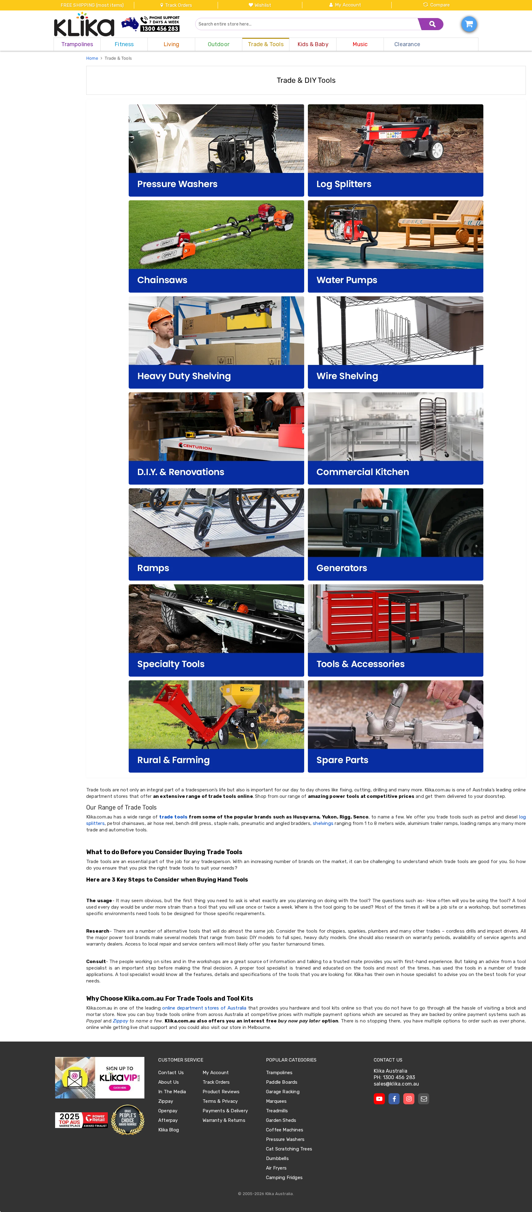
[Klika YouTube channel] (379, 1098)
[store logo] (84, 24)
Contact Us (171, 1072)
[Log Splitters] (395, 150)
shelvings (323, 823)
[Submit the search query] (431, 24)
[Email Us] (423, 1098)
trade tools (173, 817)
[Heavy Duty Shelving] (216, 342)
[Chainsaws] (216, 246)
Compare (440, 5)
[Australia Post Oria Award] (127, 1120)
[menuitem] (77, 44)
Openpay (167, 1111)
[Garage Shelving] (395, 342)
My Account (348, 5)
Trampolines (279, 1072)
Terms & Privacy (220, 1101)
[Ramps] (216, 534)
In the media (172, 1091)
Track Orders (178, 5)
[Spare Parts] (395, 726)
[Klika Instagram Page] (408, 1098)
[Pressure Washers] (216, 150)
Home (92, 58)
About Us (168, 1082)
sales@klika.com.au (396, 1084)
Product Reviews (221, 1091)
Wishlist (263, 5)
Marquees (276, 1101)
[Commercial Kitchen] (395, 438)
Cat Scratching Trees (289, 1149)
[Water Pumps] (395, 246)
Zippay (120, 1021)
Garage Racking (283, 1091)
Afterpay (168, 1120)
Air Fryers (276, 1168)
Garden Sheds (281, 1120)
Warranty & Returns (224, 1120)
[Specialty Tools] (216, 630)
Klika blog (168, 1130)
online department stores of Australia (204, 1008)
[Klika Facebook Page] (394, 1098)
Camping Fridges (284, 1177)
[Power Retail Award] (81, 1120)
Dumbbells (277, 1158)
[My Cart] (469, 24)
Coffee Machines (284, 1130)
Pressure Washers (285, 1139)
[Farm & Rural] (216, 726)
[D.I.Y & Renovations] (216, 438)
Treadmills (277, 1111)
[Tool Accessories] (395, 630)
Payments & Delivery (225, 1111)
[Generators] (395, 534)
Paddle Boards (282, 1082)
